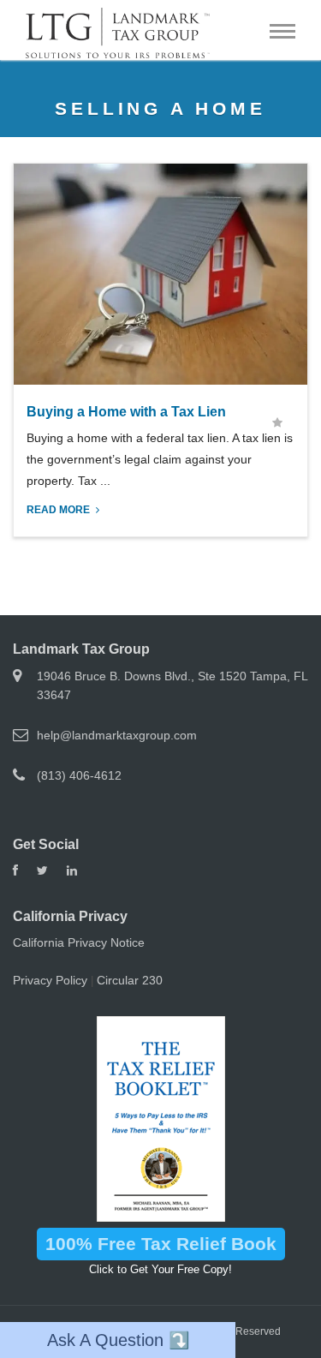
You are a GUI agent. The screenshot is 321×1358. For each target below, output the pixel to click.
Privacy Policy (50, 980)
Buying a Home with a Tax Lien (126, 411)
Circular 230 (130, 980)
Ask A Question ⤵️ (118, 1340)
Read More (59, 510)
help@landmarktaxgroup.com (117, 735)
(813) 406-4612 (79, 775)
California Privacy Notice (79, 942)
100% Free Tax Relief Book (160, 1243)
